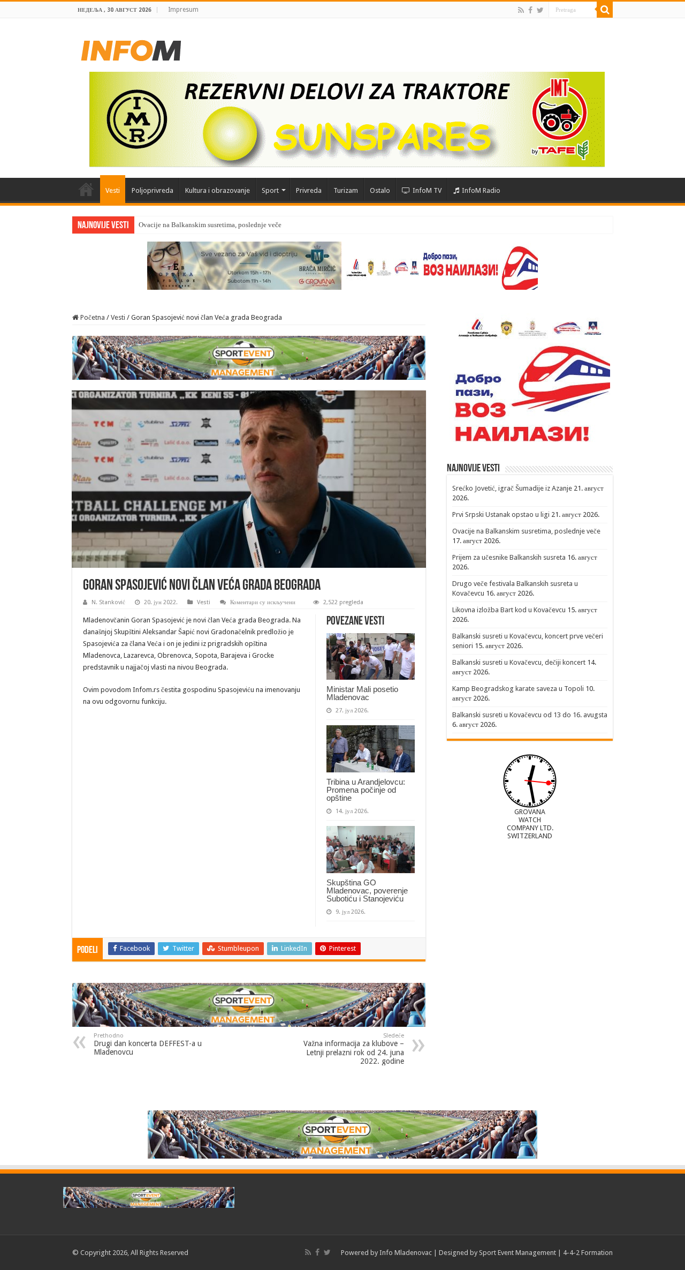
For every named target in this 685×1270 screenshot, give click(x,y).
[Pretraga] (605, 10)
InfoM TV (427, 190)
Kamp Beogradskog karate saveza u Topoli (518, 689)
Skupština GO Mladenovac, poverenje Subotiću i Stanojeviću (367, 890)
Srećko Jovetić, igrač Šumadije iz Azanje (512, 488)
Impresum (183, 9)
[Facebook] (530, 10)
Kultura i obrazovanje (217, 190)
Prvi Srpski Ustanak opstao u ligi (501, 514)
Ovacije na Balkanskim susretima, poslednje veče (210, 225)
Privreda (309, 190)
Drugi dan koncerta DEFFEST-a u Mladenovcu (148, 1044)
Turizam (345, 190)
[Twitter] (540, 10)
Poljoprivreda (152, 190)
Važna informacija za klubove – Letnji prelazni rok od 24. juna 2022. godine (353, 1048)
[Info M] (131, 48)
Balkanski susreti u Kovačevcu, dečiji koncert (518, 662)
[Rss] (521, 10)
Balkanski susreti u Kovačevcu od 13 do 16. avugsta (529, 715)
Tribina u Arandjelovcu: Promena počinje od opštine (365, 789)
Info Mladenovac (405, 1253)
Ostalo (380, 190)
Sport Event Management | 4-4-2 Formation (546, 1253)
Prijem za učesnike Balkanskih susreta (509, 557)
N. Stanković (108, 602)
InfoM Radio (481, 190)
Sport (270, 190)
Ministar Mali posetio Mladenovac (362, 693)
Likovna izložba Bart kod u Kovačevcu (509, 610)
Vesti (112, 190)
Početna (86, 189)
